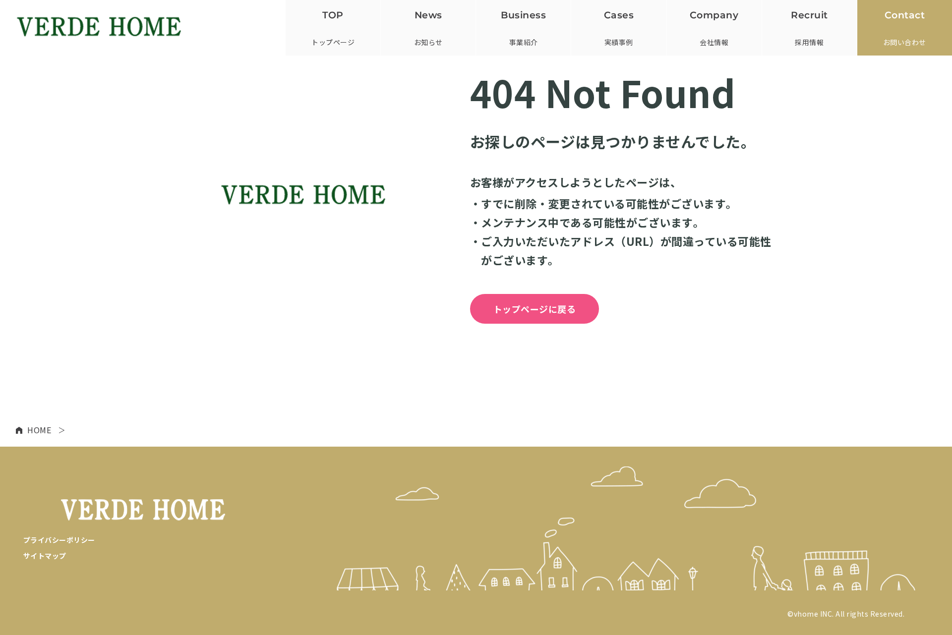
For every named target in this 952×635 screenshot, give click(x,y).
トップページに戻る (534, 308)
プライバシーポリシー (59, 540)
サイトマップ (44, 556)
